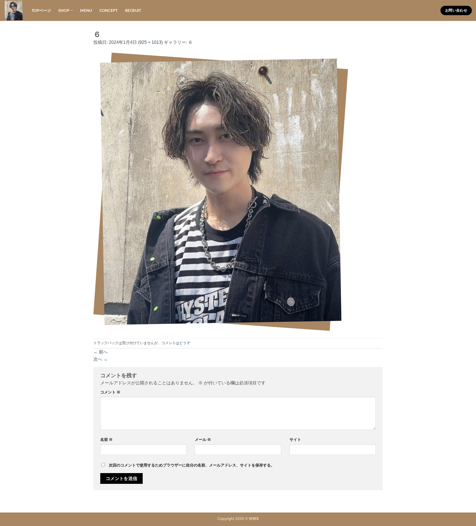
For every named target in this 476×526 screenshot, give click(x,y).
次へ (100, 359)
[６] (220, 192)
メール (203, 439)
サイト (295, 439)
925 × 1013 (150, 42)
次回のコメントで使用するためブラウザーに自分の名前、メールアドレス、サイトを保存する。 (192, 465)
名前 (106, 439)
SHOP (63, 10)
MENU (86, 10)
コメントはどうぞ (175, 343)
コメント (110, 392)
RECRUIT (133, 10)
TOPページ (41, 10)
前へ (100, 352)
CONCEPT (108, 10)
